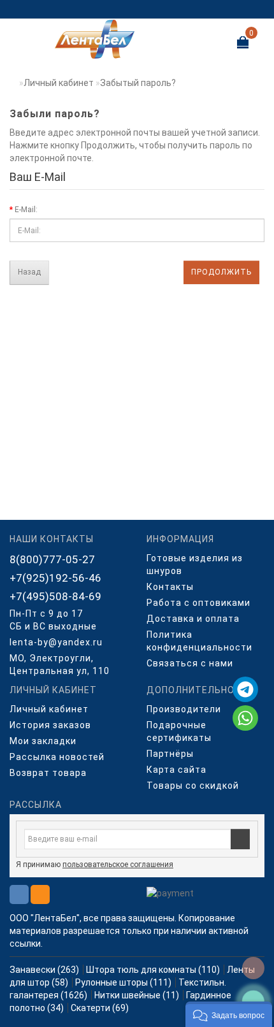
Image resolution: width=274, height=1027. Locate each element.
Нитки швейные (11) (136, 995)
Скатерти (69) (100, 1008)
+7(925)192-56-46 (55, 577)
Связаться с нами (190, 663)
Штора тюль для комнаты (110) (153, 970)
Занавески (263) (44, 970)
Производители (184, 709)
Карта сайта (176, 770)
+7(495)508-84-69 (55, 596)
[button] (228, 1014)
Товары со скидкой (193, 785)
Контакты (170, 587)
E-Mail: (26, 209)
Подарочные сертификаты (179, 731)
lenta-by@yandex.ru (56, 642)
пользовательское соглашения (117, 864)
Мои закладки (43, 741)
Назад (29, 272)
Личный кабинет (59, 83)
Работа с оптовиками (198, 603)
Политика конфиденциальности (199, 640)
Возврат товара (48, 773)
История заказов (50, 725)
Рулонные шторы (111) (123, 982)
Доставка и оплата (193, 619)
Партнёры (170, 754)
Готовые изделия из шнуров (195, 564)
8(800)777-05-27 (52, 559)
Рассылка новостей (57, 757)
